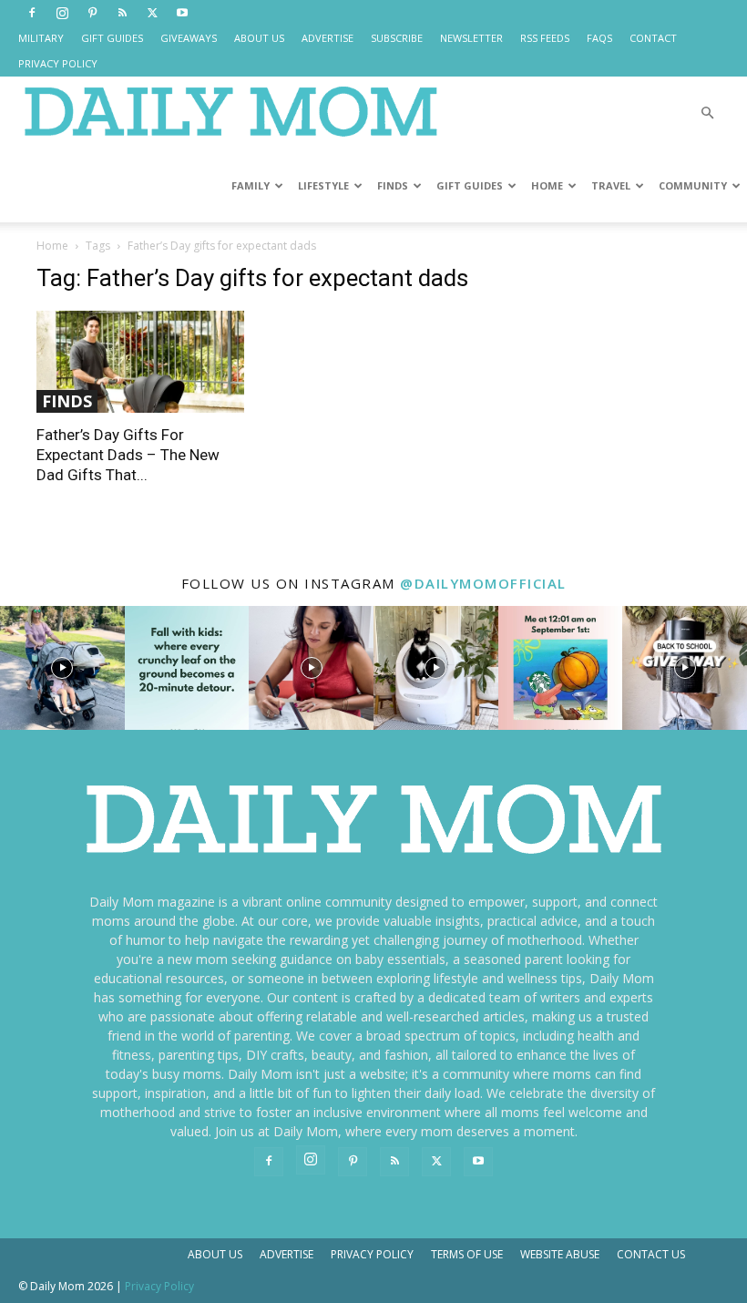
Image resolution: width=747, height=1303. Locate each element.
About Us (215, 1254)
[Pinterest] (92, 13)
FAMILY (250, 185)
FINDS (392, 185)
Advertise (286, 1254)
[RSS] (122, 13)
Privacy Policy (372, 1254)
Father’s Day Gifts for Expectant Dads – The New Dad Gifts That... (128, 455)
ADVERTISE (327, 38)
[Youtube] (182, 13)
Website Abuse (559, 1254)
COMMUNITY (693, 185)
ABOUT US (259, 38)
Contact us (651, 1254)
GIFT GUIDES (112, 38)
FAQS (599, 38)
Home (52, 245)
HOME (547, 185)
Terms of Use (467, 1254)
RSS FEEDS (544, 38)
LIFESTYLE (323, 185)
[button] (707, 113)
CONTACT (653, 38)
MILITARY (41, 38)
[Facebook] (32, 13)
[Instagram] (62, 13)
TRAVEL (610, 185)
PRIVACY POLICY (57, 63)
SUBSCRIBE (397, 38)
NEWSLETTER (471, 38)
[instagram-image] (62, 668)
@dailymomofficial (483, 583)
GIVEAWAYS (188, 38)
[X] (152, 13)
